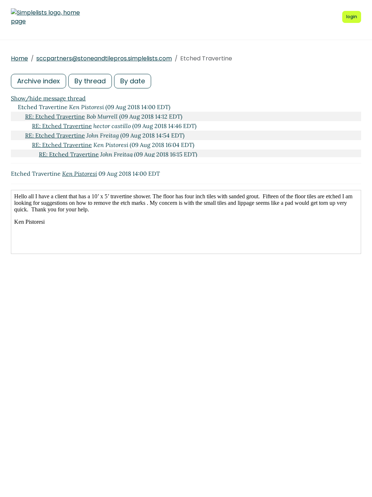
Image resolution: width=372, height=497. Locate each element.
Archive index (38, 81)
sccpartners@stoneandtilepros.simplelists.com (104, 58)
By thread (90, 81)
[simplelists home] (45, 17)
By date (132, 81)
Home (19, 58)
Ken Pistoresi (79, 173)
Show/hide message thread (48, 98)
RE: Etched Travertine (55, 116)
